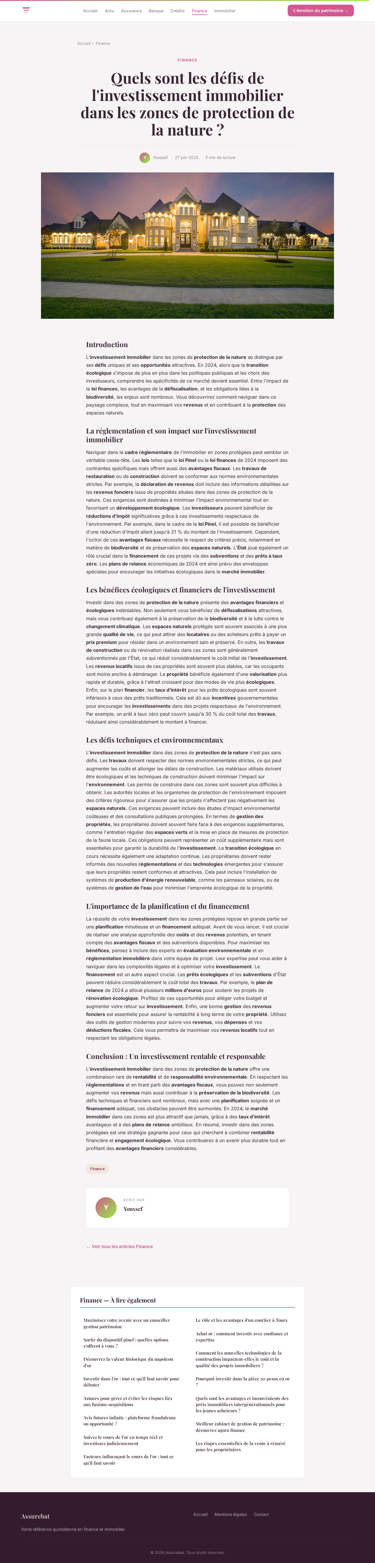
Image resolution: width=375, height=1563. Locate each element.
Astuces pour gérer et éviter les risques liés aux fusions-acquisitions (127, 1401)
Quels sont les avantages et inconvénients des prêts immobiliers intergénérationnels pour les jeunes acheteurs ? (242, 1404)
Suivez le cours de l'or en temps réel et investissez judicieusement (123, 1440)
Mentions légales (230, 1514)
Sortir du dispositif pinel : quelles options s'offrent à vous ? (125, 1343)
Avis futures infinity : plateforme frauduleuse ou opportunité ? (129, 1421)
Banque (156, 10)
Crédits (178, 10)
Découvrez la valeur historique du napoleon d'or (128, 1362)
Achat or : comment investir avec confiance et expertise (242, 1337)
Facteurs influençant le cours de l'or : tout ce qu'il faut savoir (128, 1460)
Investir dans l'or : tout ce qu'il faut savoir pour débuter (131, 1382)
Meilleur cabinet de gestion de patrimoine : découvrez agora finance (240, 1427)
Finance (199, 10)
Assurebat (35, 1516)
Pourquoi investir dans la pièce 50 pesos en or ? (243, 1382)
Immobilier (225, 10)
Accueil (90, 10)
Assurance (131, 10)
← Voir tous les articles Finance (119, 1246)
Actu (109, 10)
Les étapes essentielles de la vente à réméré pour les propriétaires (241, 1446)
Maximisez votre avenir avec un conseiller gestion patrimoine (126, 1323)
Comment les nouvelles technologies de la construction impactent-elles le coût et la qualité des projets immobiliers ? (239, 1359)
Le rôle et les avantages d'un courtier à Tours (241, 1320)
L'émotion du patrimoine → (320, 10)
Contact (261, 1514)
